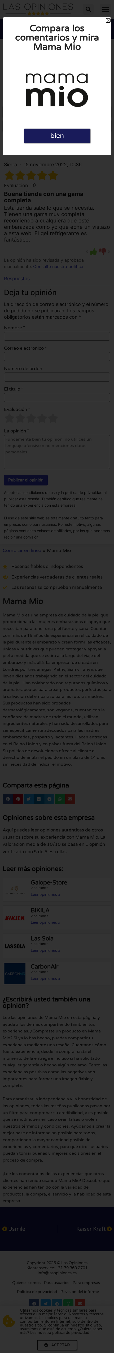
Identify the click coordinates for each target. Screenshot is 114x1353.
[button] (108, 20)
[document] (57, 676)
